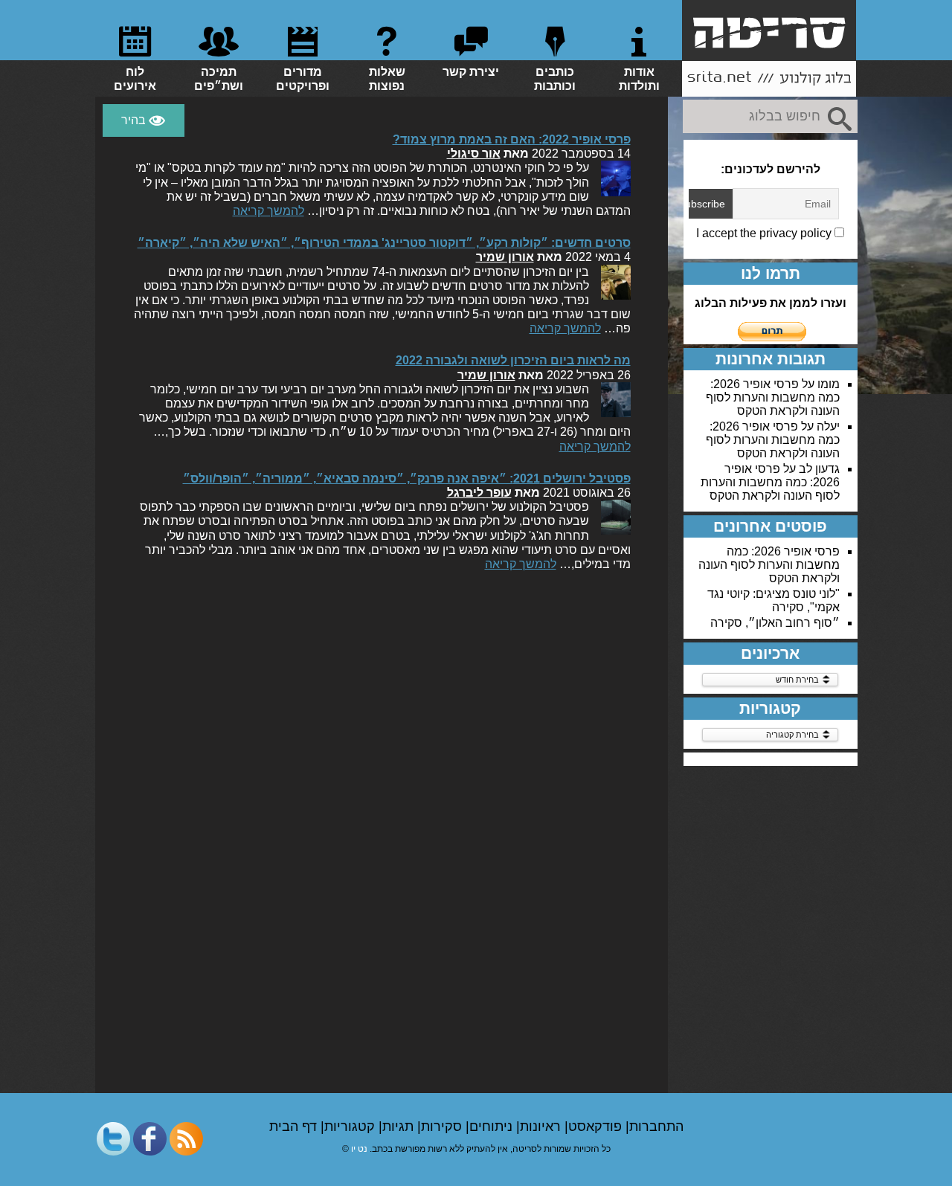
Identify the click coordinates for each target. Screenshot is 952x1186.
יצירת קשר (471, 71)
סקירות (443, 1126)
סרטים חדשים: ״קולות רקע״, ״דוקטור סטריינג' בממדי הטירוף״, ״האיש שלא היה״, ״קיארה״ (384, 242)
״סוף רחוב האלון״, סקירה (775, 622)
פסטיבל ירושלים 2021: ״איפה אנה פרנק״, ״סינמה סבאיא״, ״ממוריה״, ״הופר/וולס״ (407, 478)
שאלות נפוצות (387, 78)
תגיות (399, 1126)
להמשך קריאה (268, 210)
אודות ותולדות (639, 78)
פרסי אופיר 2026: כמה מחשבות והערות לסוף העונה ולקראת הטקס (773, 397)
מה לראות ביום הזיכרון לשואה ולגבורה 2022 (513, 360)
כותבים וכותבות (555, 78)
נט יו (359, 1149)
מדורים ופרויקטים (302, 78)
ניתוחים (492, 1126)
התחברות (656, 1126)
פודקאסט (596, 1126)
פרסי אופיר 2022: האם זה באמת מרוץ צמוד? (512, 139)
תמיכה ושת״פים (218, 78)
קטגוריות (351, 1126)
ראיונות (542, 1126)
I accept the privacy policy (765, 233)
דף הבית (295, 1126)
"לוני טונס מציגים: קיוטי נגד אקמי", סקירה (773, 600)
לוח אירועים (135, 78)
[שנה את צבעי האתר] (143, 120)
